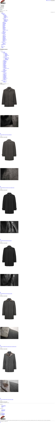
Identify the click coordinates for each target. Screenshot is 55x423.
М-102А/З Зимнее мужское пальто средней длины (6, 134)
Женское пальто (3, 13)
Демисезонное (4, 14)
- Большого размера (6, 55)
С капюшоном (5, 21)
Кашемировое (4, 27)
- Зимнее (4, 72)
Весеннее (5, 17)
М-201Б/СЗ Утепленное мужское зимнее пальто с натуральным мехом (8, 346)
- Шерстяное (5, 54)
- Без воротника (5, 67)
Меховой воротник (6, 20)
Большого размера (6, 19)
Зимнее (3, 18)
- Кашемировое (4, 65)
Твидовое (5, 15)
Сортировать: (1, 83)
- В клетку (4, 64)
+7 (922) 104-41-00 (2, 6)
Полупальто (4, 33)
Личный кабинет (3, 409)
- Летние (4, 81)
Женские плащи (4, 42)
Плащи (2, 80)
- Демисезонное (5, 75)
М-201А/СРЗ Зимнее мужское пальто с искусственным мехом (7, 187)
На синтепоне (4, 23)
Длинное (4, 28)
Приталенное (4, 22)
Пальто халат (4, 32)
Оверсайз (4, 24)
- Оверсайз (4, 62)
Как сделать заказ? (4, 405)
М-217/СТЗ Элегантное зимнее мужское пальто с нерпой (6, 399)
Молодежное (4, 25)
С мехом (5, 34)
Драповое (4, 29)
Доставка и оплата (4, 44)
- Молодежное (6, 59)
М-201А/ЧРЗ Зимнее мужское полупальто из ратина (6, 293)
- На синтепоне (4, 61)
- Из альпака (4, 63)
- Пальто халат (4, 70)
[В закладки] (0, 133)
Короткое (4, 26)
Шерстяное (5, 16)
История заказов (3, 410)
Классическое (4, 38)
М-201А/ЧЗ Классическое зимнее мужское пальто (6, 240)
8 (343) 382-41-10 (2, 413)
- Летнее (4, 52)
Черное (3, 31)
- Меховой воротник (6, 58)
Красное (4, 30)
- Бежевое (4, 60)
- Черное (4, 69)
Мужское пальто (3, 46)
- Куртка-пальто (5, 79)
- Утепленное (4, 73)
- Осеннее (5, 56)
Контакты (3, 406)
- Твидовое (5, 53)
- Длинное (4, 66)
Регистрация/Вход (52, 0)
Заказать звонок (2, 7)
